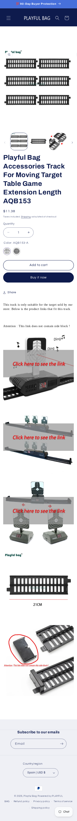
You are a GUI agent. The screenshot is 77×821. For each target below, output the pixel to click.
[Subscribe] (61, 744)
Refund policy (22, 801)
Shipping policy (40, 808)
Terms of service (63, 801)
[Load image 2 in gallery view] (38, 141)
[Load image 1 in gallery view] (19, 141)
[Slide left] (4, 142)
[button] (8, 18)
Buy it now (38, 277)
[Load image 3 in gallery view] (57, 141)
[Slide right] (72, 142)
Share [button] (11, 292)
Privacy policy (41, 801)
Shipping (26, 217)
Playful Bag (30, 796)
